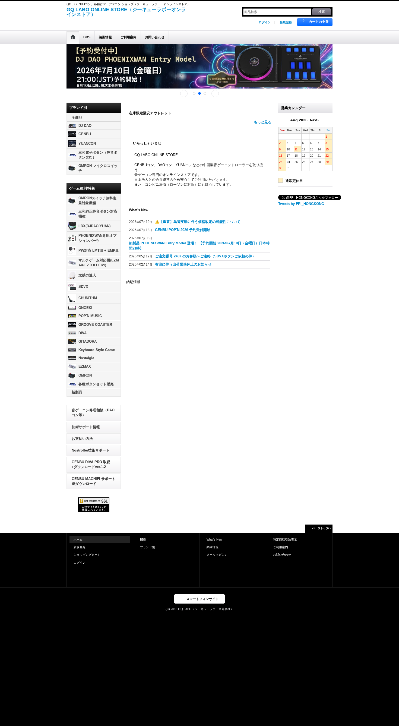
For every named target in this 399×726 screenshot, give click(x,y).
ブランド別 (147, 547)
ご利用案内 (280, 547)
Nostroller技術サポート (90, 450)
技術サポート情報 (86, 427)
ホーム (78, 539)
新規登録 (286, 22)
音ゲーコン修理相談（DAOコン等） (93, 412)
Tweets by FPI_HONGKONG (301, 204)
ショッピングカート (87, 554)
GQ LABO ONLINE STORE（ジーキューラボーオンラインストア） (126, 12)
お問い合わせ (282, 554)
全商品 (77, 117)
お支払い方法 (82, 439)
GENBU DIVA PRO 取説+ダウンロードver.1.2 (91, 464)
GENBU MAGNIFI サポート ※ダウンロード (93, 481)
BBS (143, 539)
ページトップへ (321, 528)
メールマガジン (217, 554)
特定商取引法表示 (285, 539)
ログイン (265, 22)
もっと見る (262, 122)
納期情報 (212, 547)
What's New (214, 539)
